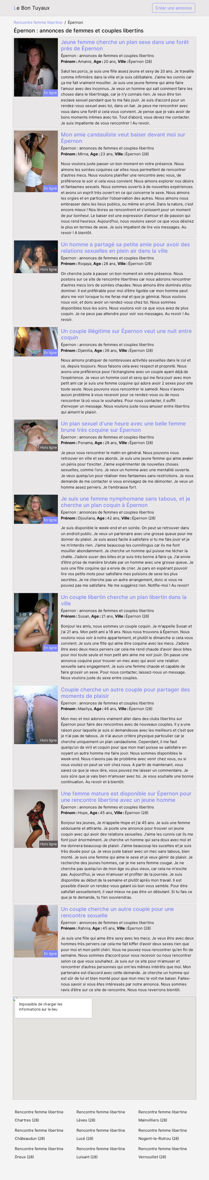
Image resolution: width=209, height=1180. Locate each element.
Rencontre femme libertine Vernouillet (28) (162, 1152)
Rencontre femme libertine (38, 22)
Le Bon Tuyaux (32, 8)
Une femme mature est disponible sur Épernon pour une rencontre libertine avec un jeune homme (126, 796)
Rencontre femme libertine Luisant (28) (100, 1152)
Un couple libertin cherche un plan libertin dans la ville (124, 600)
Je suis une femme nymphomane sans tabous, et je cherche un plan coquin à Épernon (125, 501)
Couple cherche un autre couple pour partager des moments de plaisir (125, 692)
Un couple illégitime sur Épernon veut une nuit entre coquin (126, 334)
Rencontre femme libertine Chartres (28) (39, 1116)
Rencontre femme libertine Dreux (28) (39, 1152)
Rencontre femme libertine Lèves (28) (100, 1116)
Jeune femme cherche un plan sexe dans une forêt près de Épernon (125, 45)
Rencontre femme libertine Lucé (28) (100, 1134)
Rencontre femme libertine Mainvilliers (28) (162, 1116)
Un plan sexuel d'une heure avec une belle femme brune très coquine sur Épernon (123, 426)
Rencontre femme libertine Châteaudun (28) (39, 1134)
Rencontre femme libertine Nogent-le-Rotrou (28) (162, 1134)
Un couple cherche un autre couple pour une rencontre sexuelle (117, 912)
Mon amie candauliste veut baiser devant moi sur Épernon (123, 137)
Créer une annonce (173, 7)
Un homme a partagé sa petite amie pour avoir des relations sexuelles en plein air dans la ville (125, 247)
